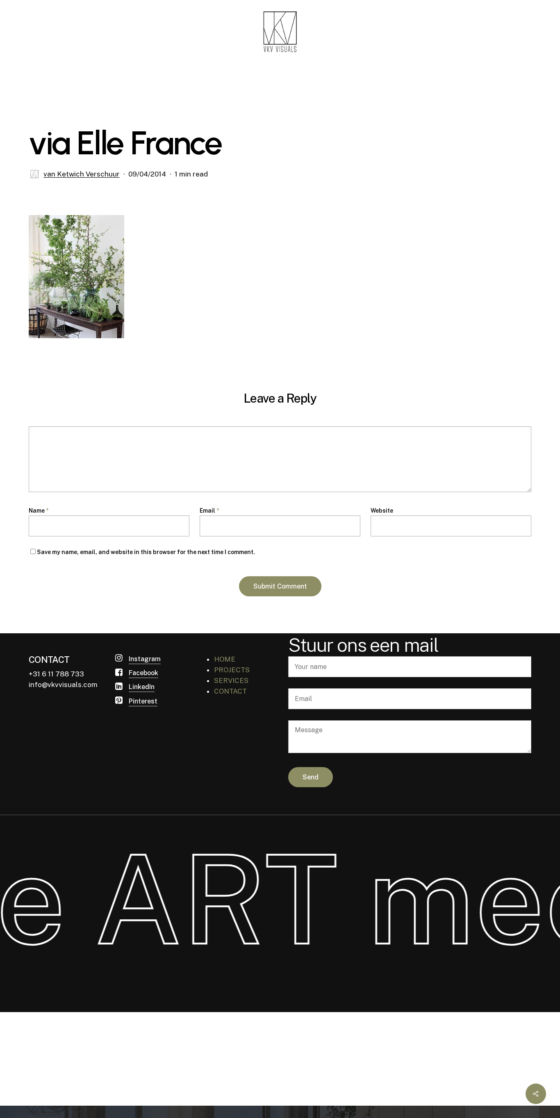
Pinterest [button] (143, 701)
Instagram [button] (145, 659)
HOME (224, 659)
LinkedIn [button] (142, 687)
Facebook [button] (143, 673)
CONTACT (230, 691)
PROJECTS (232, 670)
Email (209, 510)
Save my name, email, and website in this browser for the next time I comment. (146, 552)
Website (382, 510)
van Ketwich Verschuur (81, 174)
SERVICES (231, 680)
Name (38, 510)
